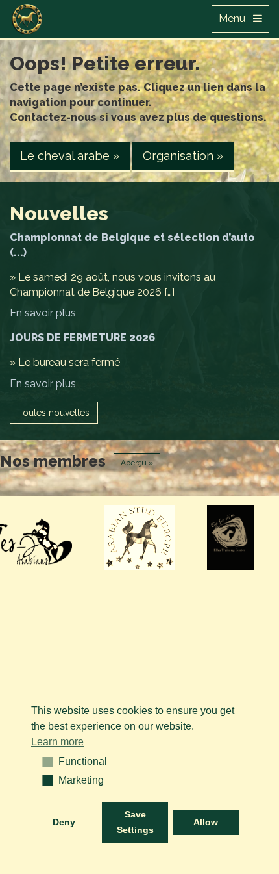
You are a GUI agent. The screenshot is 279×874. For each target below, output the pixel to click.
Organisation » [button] (183, 155)
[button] (43, 761)
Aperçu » (137, 462)
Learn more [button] (57, 741)
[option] (139, 537)
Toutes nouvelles (54, 412)
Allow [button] (205, 822)
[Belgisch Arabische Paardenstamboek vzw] (27, 16)
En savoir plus (43, 313)
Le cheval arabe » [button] (69, 155)
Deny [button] (64, 822)
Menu (236, 18)
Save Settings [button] (135, 822)
